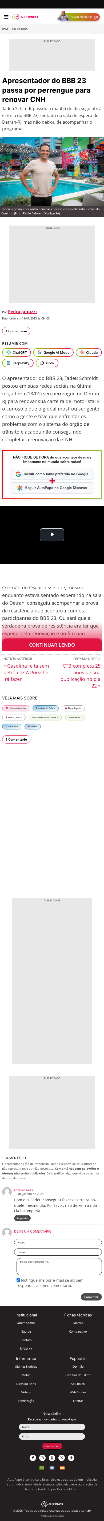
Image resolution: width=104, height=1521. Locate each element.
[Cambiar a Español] (62, 1467)
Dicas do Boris (26, 1384)
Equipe (26, 1331)
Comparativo (78, 1331)
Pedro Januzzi (22, 311)
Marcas (78, 1323)
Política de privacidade (53, 1515)
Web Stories (78, 1392)
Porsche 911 (75, 717)
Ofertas (78, 1401)
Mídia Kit (26, 1348)
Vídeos (33, 726)
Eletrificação (26, 1401)
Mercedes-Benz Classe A (45, 717)
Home (5, 29)
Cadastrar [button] (52, 1446)
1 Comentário (16, 331)
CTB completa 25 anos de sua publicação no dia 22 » (81, 676)
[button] (79, 17)
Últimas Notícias (17, 708)
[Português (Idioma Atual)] (42, 1467)
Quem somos (26, 1323)
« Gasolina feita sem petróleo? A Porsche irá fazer (26, 672)
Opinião (78, 1366)
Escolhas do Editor (45, 708)
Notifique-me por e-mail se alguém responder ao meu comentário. (50, 1283)
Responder (22, 1218)
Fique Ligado (19, 29)
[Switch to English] (52, 1467)
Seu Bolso (12, 726)
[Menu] (6, 17)
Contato (26, 1340)
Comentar (91, 1297)
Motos (26, 1375)
